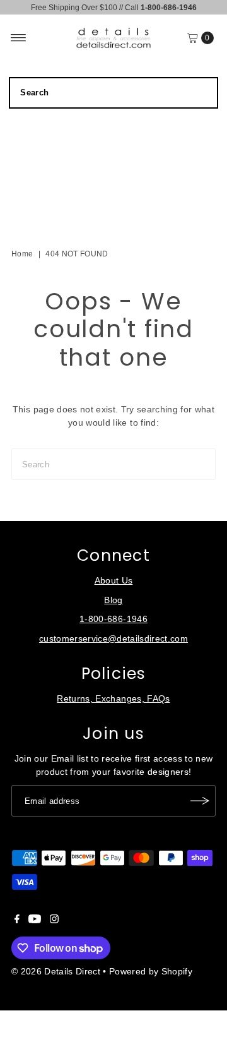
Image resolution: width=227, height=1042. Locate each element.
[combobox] (113, 93)
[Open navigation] (18, 38)
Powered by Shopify (150, 971)
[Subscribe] (200, 801)
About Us (114, 580)
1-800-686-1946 (113, 619)
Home (22, 253)
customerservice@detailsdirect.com (113, 639)
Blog (113, 600)
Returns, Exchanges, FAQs (113, 699)
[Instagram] (54, 920)
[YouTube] (34, 920)
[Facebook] (17, 920)
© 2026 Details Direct (55, 971)
